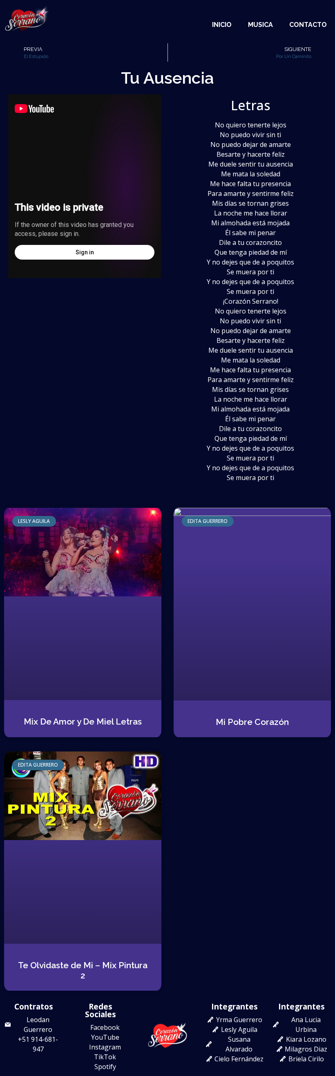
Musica (260, 25)
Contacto (308, 25)
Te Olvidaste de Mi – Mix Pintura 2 (82, 970)
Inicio (222, 25)
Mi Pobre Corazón (252, 722)
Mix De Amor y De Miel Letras (83, 721)
